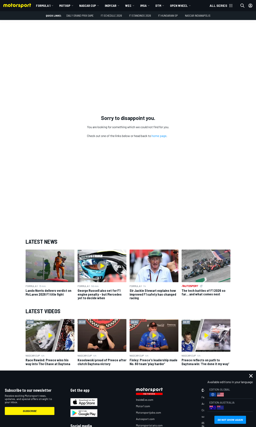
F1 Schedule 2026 (111, 15)
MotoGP (64, 5)
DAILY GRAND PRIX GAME (80, 15)
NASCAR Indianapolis (197, 15)
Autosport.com (145, 419)
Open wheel (179, 5)
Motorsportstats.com (149, 425)
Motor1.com (143, 406)
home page (159, 136)
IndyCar (110, 5)
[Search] (242, 6)
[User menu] (250, 6)
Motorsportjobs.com (148, 412)
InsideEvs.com (144, 399)
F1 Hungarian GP (168, 15)
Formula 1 (43, 5)
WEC (128, 5)
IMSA (143, 5)
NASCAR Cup (87, 5)
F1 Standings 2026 (140, 15)
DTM (158, 5)
